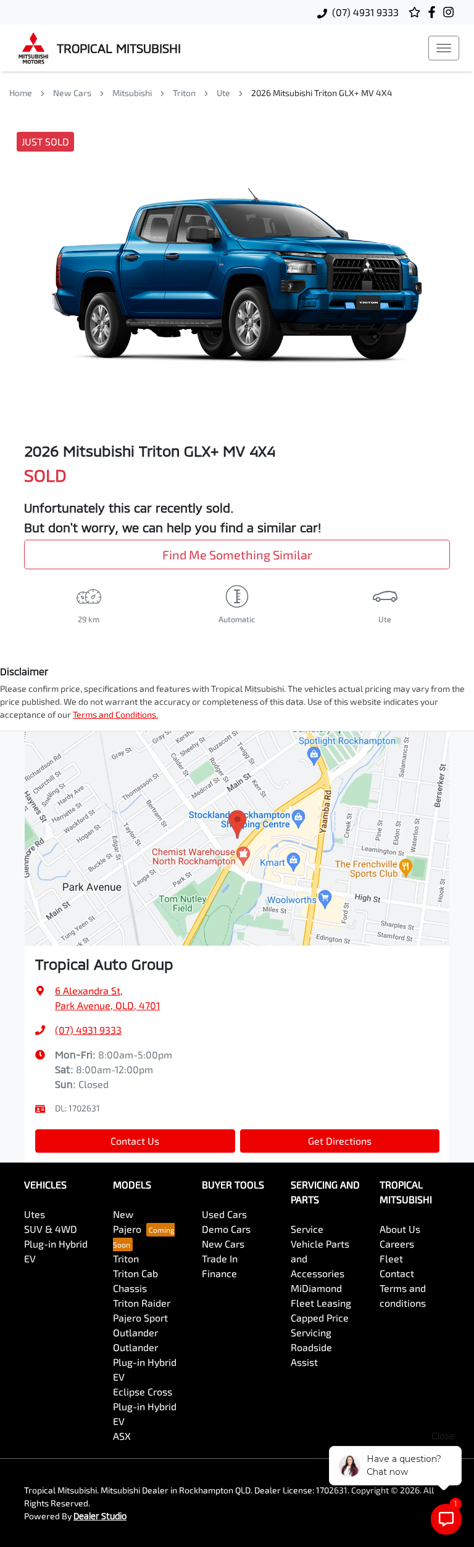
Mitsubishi (132, 92)
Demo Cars (226, 1229)
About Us (400, 1229)
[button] (443, 48)
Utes (34, 1214)
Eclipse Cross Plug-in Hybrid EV (145, 1406)
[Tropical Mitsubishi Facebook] (434, 12)
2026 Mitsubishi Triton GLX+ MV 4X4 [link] (322, 92)
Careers (397, 1243)
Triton (184, 92)
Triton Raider (141, 1303)
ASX (122, 1436)
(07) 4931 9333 (365, 12)
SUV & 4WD (50, 1229)
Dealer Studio (100, 1516)
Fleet (391, 1258)
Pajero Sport (140, 1317)
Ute (223, 92)
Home (20, 92)
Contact (397, 1273)
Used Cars (224, 1214)
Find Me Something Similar (237, 554)
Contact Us (134, 1141)
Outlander (135, 1332)
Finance (219, 1273)
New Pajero (127, 1221)
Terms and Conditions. (115, 714)
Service (307, 1229)
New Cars (72, 92)
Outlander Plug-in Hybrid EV (145, 1362)
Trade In (220, 1258)
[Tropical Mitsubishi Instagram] (451, 12)
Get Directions (340, 1141)
